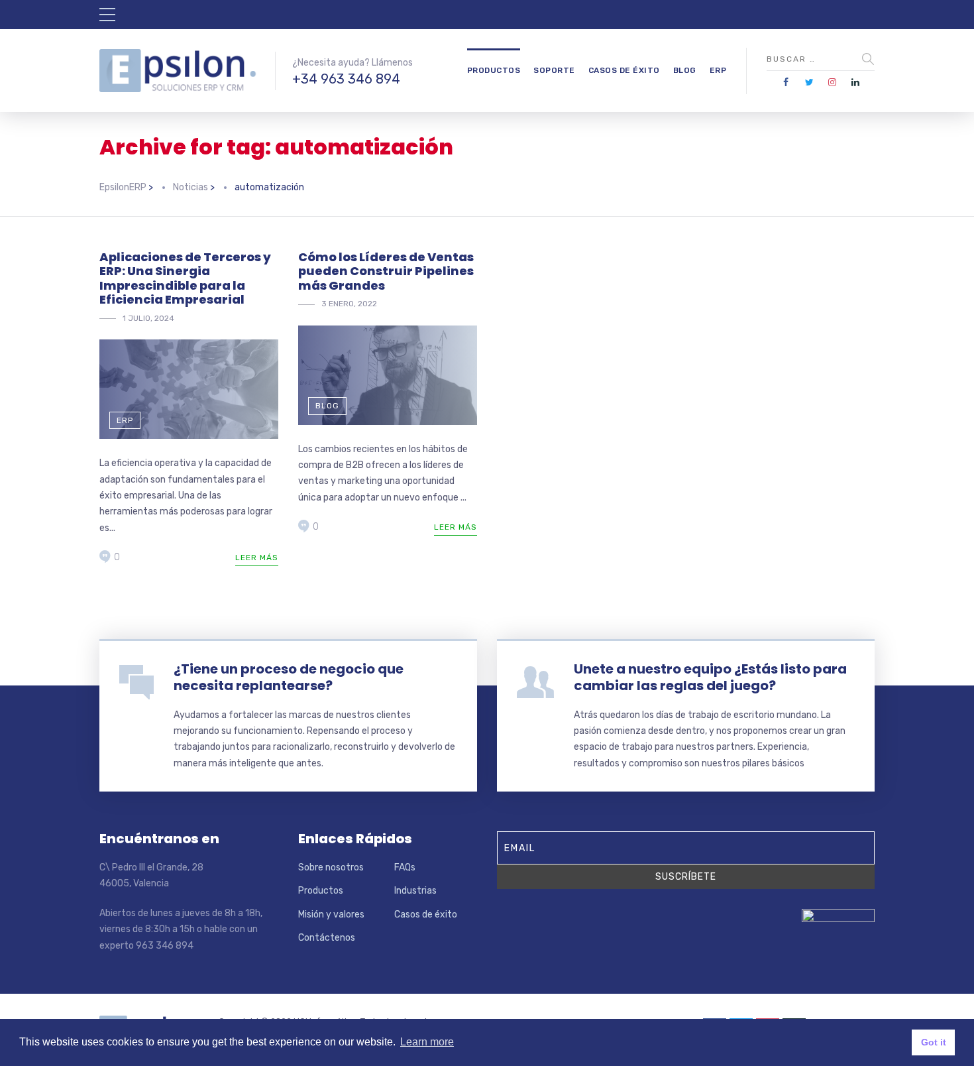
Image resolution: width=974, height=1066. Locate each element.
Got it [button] (933, 1042)
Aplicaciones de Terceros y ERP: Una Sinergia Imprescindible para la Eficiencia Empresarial (185, 278)
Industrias (415, 890)
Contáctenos (326, 937)
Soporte (554, 70)
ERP (718, 70)
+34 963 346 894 (346, 79)
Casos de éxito (624, 70)
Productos (494, 70)
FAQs (404, 867)
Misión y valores (331, 914)
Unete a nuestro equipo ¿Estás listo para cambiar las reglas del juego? (710, 677)
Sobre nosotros (331, 867)
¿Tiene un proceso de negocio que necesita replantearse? (289, 677)
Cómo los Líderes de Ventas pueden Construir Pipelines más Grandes (386, 271)
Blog (684, 70)
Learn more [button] (427, 1041)
